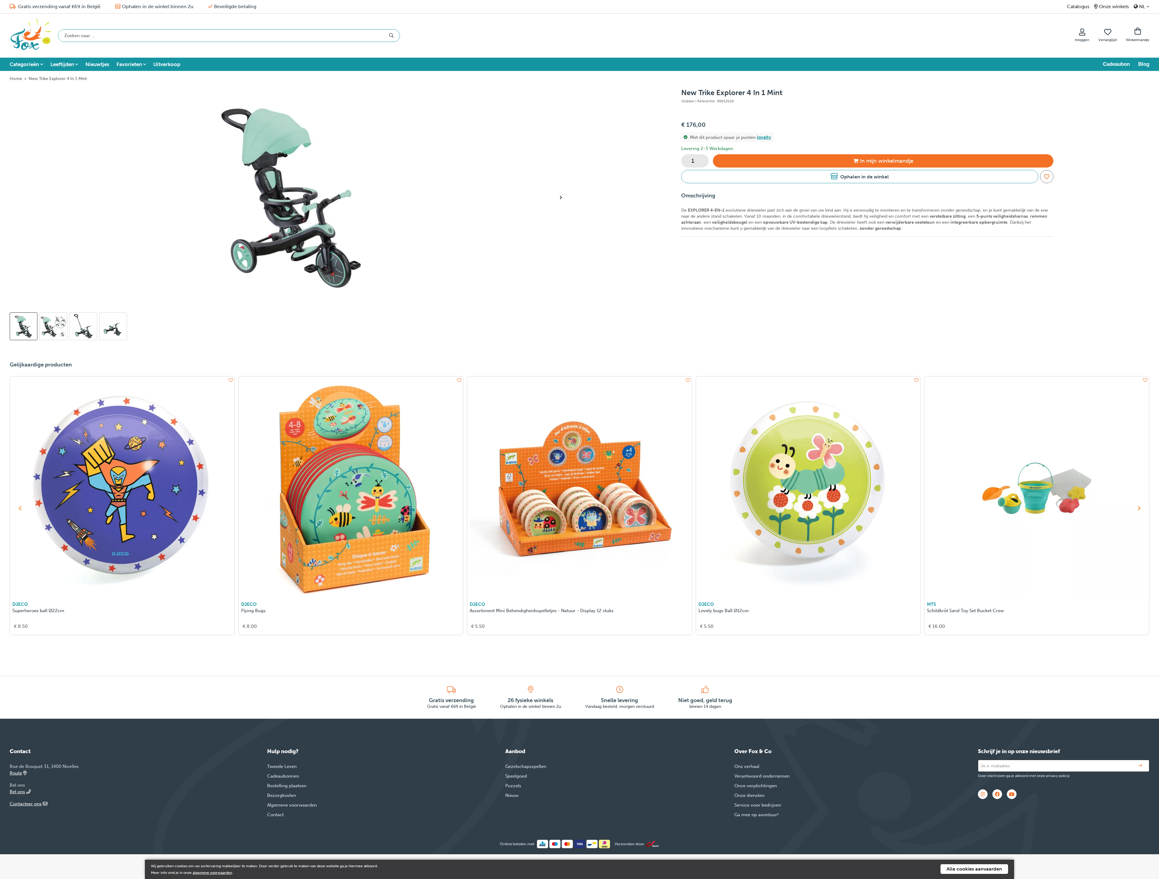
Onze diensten (749, 795)
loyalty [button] (764, 137)
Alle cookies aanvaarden (974, 869)
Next (563, 197)
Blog (1143, 64)
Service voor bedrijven (757, 805)
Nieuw (512, 795)
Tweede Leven (282, 766)
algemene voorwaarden (212, 873)
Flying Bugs (253, 610)
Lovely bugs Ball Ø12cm (723, 610)
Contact (275, 814)
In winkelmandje (886, 161)
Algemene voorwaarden (292, 805)
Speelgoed (516, 776)
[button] (859, 176)
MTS (931, 604)
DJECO (20, 604)
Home (16, 78)
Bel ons (17, 791)
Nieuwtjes (97, 64)
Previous (20, 508)
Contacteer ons (26, 804)
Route (16, 773)
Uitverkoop (166, 64)
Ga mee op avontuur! (756, 814)
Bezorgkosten (281, 795)
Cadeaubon (1116, 64)
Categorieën (24, 64)
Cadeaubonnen (283, 776)
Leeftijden (62, 64)
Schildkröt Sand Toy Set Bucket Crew (965, 610)
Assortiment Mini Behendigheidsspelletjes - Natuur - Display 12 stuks (542, 610)
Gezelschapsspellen (525, 766)
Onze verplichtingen (755, 785)
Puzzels (513, 785)
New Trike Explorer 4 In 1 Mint (58, 78)
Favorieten (129, 64)
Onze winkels (1114, 6)
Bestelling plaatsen (286, 785)
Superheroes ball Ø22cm (38, 610)
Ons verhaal (746, 766)
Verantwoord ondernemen (762, 776)
